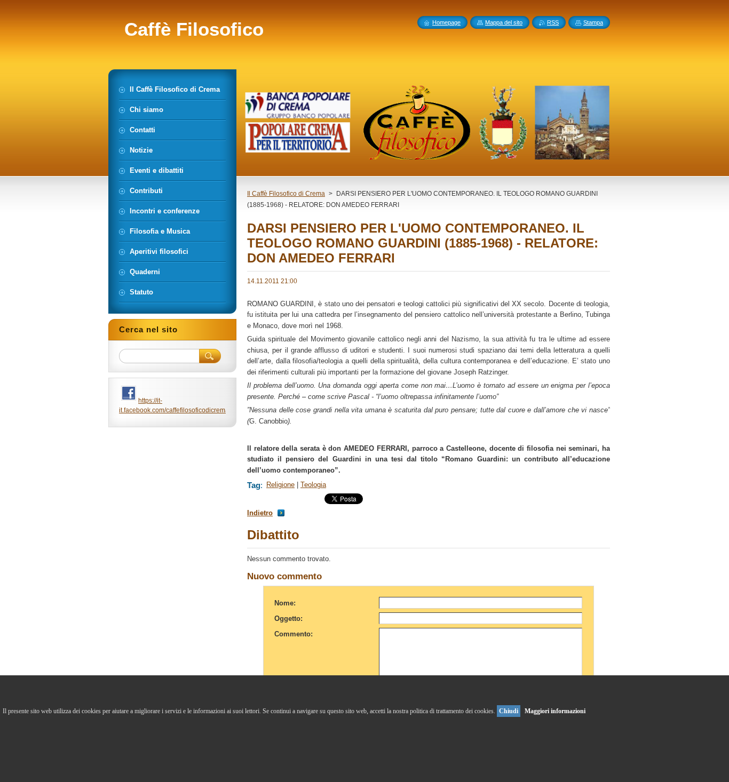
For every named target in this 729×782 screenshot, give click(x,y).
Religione (280, 485)
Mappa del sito (503, 22)
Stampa (593, 22)
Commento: (293, 634)
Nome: (285, 603)
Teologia (313, 485)
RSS (553, 22)
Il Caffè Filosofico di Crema (286, 193)
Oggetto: (288, 619)
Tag (253, 485)
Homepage (446, 22)
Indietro (260, 513)
